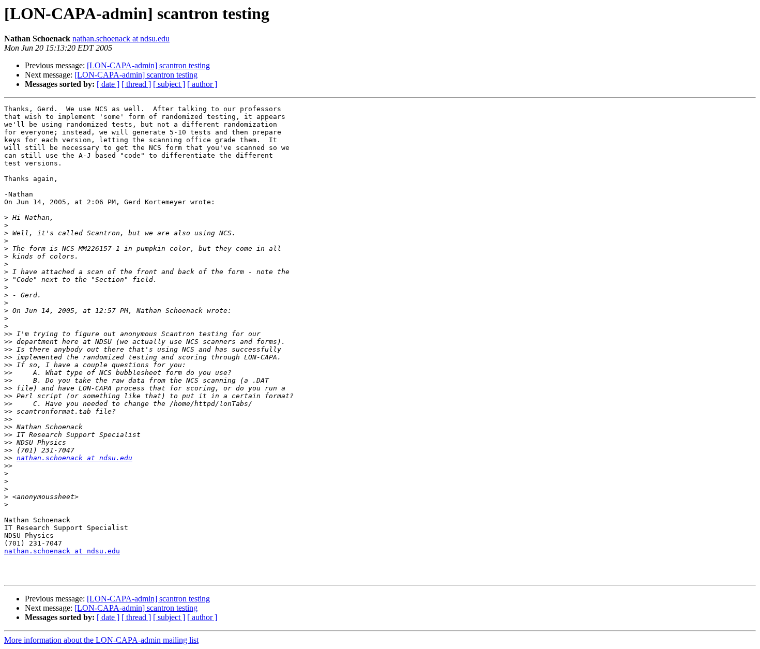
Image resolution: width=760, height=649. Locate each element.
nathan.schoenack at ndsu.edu (121, 38)
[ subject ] (169, 84)
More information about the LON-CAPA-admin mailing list (101, 640)
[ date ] (108, 84)
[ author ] (202, 84)
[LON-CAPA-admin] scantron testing (148, 65)
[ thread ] (136, 84)
